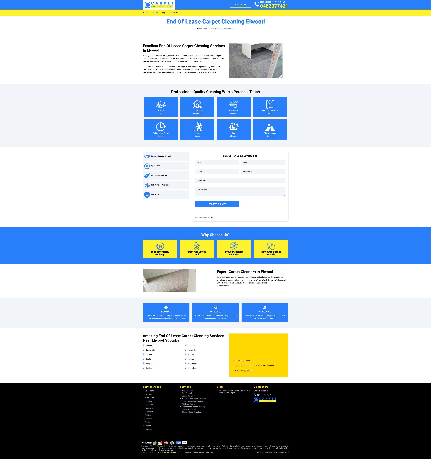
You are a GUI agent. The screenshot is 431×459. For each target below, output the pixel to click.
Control (197, 134)
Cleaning (233, 111)
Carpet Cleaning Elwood (166, 452)
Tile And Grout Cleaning (191, 412)
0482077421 (274, 4)
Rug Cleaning (187, 390)
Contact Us (173, 13)
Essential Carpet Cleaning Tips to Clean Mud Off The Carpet (234, 391)
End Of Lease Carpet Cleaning (194, 399)
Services (155, 13)
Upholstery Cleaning (190, 409)
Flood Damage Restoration (192, 401)
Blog (163, 13)
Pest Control (187, 393)
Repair (161, 111)
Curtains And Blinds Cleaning (193, 407)
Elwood (242, 371)
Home (145, 13)
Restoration (197, 111)
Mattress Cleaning (189, 404)
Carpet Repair (187, 396)
